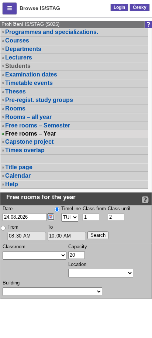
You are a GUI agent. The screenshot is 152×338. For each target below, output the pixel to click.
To (50, 227)
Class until (119, 208)
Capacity (77, 246)
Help (11, 184)
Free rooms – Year (30, 133)
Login (119, 7)
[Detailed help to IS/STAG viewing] (145, 200)
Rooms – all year (28, 117)
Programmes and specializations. (51, 32)
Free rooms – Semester (37, 125)
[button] (9, 8)
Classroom (14, 246)
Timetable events (29, 83)
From (12, 227)
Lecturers (18, 57)
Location (77, 264)
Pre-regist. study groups (39, 100)
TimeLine (71, 208)
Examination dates (31, 74)
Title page (18, 167)
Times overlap (25, 150)
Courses (17, 40)
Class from (94, 208)
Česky (139, 7)
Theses (15, 91)
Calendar (18, 176)
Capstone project (29, 142)
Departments (23, 49)
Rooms (15, 108)
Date (8, 208)
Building (11, 283)
